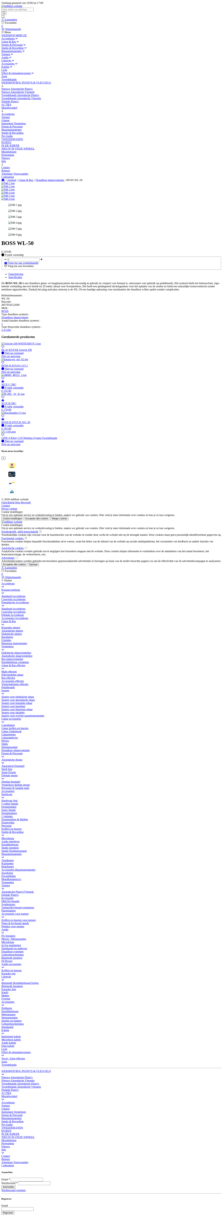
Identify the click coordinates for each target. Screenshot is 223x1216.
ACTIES (6, 1093)
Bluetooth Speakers (12, 986)
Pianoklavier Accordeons (15, 602)
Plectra (5, 740)
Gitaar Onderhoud (11, 731)
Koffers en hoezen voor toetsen (18, 920)
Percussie (6, 825)
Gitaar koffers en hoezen (14, 728)
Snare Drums (8, 772)
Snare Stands (8, 810)
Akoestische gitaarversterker (16, 655)
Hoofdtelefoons (9, 844)
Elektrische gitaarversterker (16, 652)
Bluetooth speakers (11, 957)
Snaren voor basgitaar (13, 706)
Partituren (6, 1008)
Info (3, 1149)
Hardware (6, 794)
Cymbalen (7, 816)
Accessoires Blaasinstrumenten (18, 869)
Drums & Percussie (12, 753)
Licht (4, 1049)
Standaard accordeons (13, 596)
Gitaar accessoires (11, 718)
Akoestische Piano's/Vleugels (17, 891)
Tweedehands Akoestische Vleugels (21, 1086)
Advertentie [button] (8, 557)
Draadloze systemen (12, 951)
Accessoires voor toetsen (15, 913)
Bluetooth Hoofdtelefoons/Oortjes (20, 983)
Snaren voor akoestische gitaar (18, 699)
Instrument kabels (11, 1036)
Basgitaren (7, 637)
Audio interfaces (10, 841)
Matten (5, 995)
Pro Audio (7, 1124)
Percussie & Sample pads (15, 787)
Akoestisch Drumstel (12, 765)
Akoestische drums (11, 759)
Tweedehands (9, 1064)
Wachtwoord (8, 1183)
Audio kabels (8, 1042)
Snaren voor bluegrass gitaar (17, 709)
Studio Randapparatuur (14, 850)
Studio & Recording (12, 832)
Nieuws (5, 1146)
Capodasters (8, 725)
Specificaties (15, 277)
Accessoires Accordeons (14, 618)
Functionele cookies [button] (12, 538)
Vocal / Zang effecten (13, 1058)
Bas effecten (8, 677)
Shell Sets (6, 769)
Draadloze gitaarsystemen (50, 180)
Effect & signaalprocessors (16, 1052)
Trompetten (7, 882)
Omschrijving (15, 274)
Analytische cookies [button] (12, 548)
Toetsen (5, 885)
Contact (5, 505)
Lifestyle (6, 976)
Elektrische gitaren (11, 633)
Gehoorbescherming (12, 954)
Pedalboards (8, 687)
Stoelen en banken (11, 1020)
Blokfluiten (7, 866)
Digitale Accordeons (12, 615)
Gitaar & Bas (26, 180)
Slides (4, 743)
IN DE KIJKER (10, 1133)
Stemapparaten (9, 747)
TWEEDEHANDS (12, 1127)
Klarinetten (7, 863)
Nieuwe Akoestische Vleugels (17, 1080)
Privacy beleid (9, 508)
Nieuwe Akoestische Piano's (17, 1077)
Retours (5, 1159)
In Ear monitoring (11, 945)
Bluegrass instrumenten (14, 643)
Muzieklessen (8, 1140)
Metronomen (8, 1014)
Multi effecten (9, 671)
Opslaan (33, 564)
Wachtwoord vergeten (13, 1190)
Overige (5, 998)
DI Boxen (6, 960)
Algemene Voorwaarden (14, 1162)
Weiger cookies (59, 518)
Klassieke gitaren (10, 627)
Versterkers (7, 646)
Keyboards (7, 898)
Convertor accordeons (13, 599)
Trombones (7, 860)
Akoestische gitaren (12, 630)
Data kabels (7, 1045)
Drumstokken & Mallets (14, 819)
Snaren (5, 690)
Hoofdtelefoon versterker (15, 662)
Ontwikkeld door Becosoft (16, 502)
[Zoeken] (3, 13)
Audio (4, 929)
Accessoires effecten (12, 681)
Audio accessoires (11, 964)
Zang (4, 1061)
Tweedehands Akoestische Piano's (20, 1083)
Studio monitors (10, 847)
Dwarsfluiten (8, 876)
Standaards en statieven (14, 948)
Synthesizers (8, 904)
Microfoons (7, 838)
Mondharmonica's (11, 879)
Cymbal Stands (9, 803)
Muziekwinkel (9, 1096)
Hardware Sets (9, 800)
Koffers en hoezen (11, 828)
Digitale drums (9, 775)
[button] (2, 85)
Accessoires (7, 791)
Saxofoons (7, 872)
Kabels (5, 1030)
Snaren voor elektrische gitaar (17, 696)
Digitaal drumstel (10, 781)
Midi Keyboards (10, 901)
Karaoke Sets (8, 989)
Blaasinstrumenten (11, 854)
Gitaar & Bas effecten (13, 665)
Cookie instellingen (12, 511)
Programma (7, 1143)
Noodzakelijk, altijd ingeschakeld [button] (20, 531)
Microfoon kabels (11, 1039)
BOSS (5, 311)
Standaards (7, 1027)
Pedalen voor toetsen (12, 926)
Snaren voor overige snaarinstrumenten (22, 715)
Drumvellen (7, 822)
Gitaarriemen (8, 734)
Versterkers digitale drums (15, 784)
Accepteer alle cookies (36, 518)
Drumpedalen (8, 806)
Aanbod (12, 180)
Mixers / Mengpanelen (13, 938)
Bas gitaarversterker (12, 659)
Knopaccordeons (10, 589)
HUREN (6, 1130)
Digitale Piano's (10, 894)
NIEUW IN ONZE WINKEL (18, 1137)
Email (4, 1179)
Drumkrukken (9, 813)
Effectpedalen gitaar (12, 674)
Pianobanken (8, 910)
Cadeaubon (7, 1165)
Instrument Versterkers (13, 1111)
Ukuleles (6, 640)
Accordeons (8, 583)
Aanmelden (8, 1187)
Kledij (4, 992)
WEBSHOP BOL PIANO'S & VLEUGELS (26, 1071)
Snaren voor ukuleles (13, 712)
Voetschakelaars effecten (14, 684)
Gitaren (5, 1108)
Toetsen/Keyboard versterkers (17, 907)
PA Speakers (8, 935)
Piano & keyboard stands (15, 923)
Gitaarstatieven (9, 737)
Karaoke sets (8, 973)
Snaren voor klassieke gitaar (16, 703)
